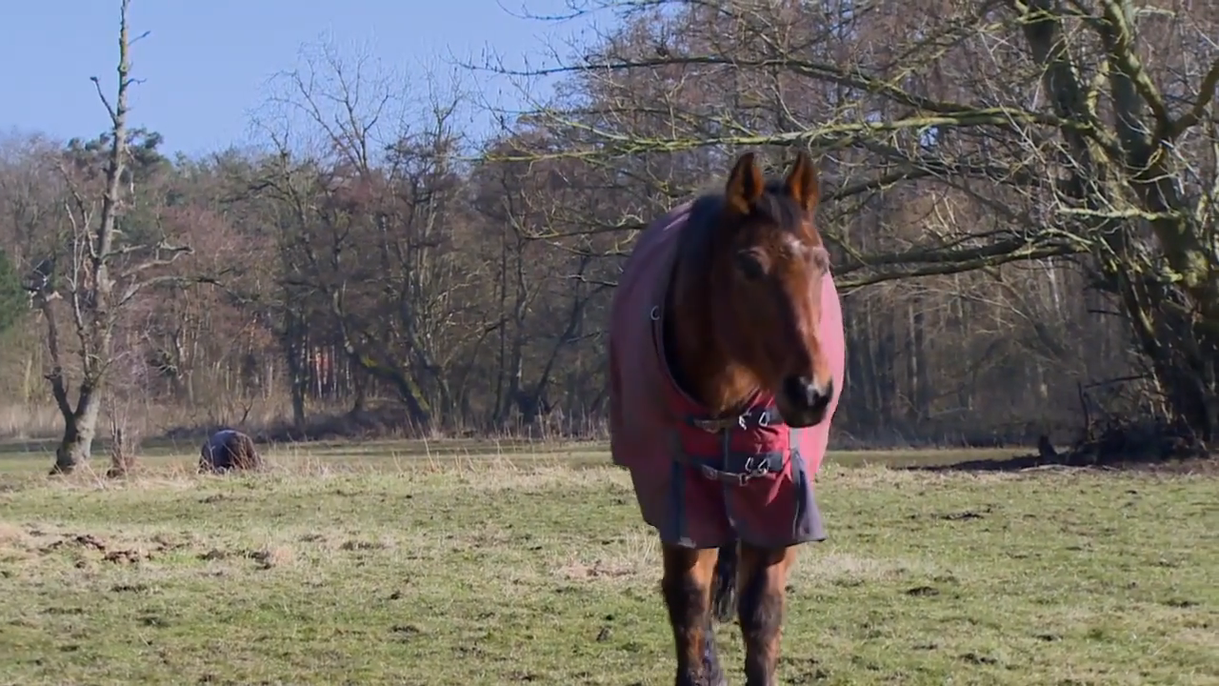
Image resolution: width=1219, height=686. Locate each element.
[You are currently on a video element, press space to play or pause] (609, 343)
